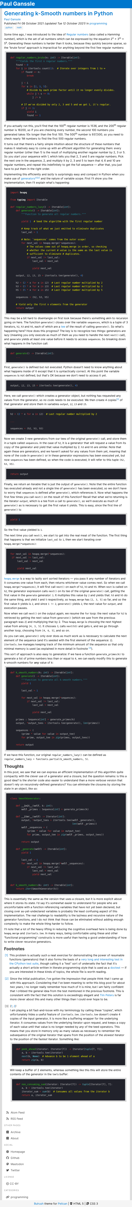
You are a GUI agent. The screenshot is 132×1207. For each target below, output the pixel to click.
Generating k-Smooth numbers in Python (58, 13)
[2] (38, 178)
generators (28, 178)
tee (63, 326)
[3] (117, 399)
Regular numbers (77, 34)
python (9, 27)
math (19, 27)
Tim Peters (107, 995)
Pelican (62, 1203)
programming (98, 23)
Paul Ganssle (17, 3)
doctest (115, 967)
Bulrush (38, 1203)
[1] (36, 178)
